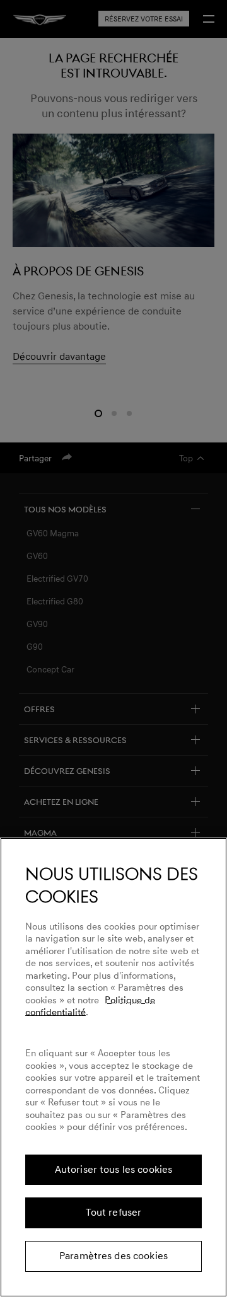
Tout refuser (114, 1212)
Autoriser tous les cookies (114, 1170)
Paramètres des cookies (113, 1256)
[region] (113, 1067)
